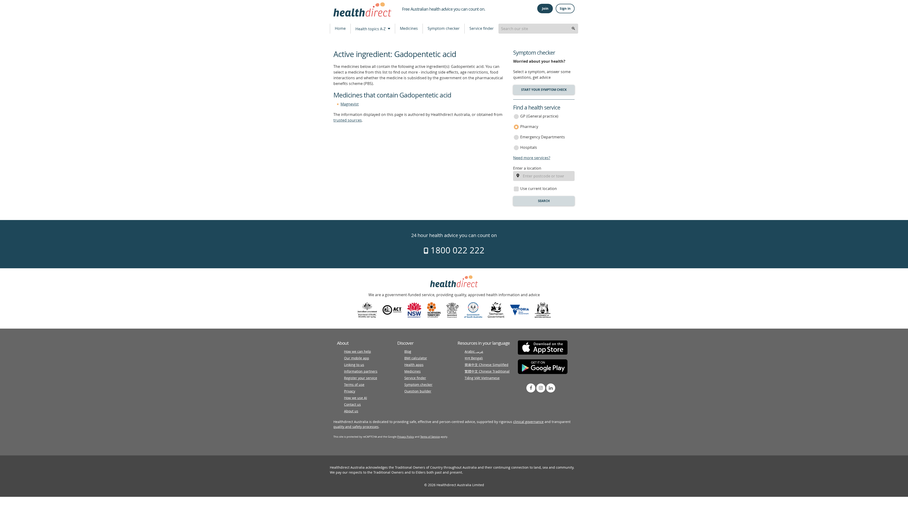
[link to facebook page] (530, 387)
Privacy (349, 391)
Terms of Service (430, 436)
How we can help (357, 351)
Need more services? (531, 157)
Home (340, 28)
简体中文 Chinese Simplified (486, 364)
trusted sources (347, 120)
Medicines (409, 28)
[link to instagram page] (540, 387)
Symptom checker (444, 28)
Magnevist (349, 104)
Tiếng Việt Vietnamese (482, 378)
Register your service (360, 378)
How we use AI (355, 398)
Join (545, 8)
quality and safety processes (356, 426)
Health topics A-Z (371, 28)
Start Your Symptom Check (544, 90)
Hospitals (528, 147)
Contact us (352, 404)
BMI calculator (415, 358)
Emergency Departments (542, 137)
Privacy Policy (405, 436)
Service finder (481, 28)
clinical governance (528, 421)
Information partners (360, 371)
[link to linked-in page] (550, 387)
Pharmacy (529, 126)
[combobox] (538, 29)
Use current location (538, 188)
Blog (407, 351)
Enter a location (527, 168)
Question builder (417, 391)
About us (351, 411)
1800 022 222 (456, 250)
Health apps (413, 364)
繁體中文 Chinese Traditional (487, 371)
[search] (573, 29)
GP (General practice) (539, 116)
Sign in (565, 8)
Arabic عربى (474, 351)
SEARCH (544, 201)
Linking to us (354, 364)
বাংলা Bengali (474, 358)
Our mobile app (356, 358)
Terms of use (354, 384)
